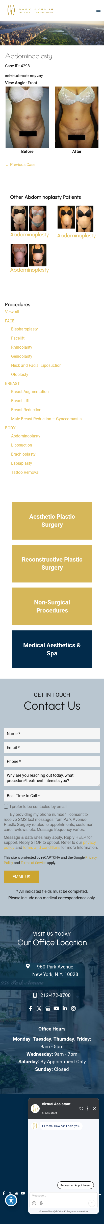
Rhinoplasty (21, 347)
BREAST (12, 383)
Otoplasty (19, 374)
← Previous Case (20, 164)
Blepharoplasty (24, 329)
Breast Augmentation (30, 391)
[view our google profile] (47, 1009)
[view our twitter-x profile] (39, 1009)
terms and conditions (41, 847)
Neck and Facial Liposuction (36, 365)
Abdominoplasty (25, 436)
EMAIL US (21, 876)
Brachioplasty (23, 454)
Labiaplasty (21, 463)
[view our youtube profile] (56, 1009)
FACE (9, 321)
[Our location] (100, 1193)
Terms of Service (33, 863)
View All (12, 312)
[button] (52, 521)
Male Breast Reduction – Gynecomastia (46, 418)
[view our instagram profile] (73, 1009)
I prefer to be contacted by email (38, 806)
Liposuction (21, 445)
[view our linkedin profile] (65, 1009)
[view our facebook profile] (30, 1009)
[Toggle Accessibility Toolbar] (11, 1200)
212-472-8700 (55, 995)
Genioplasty (21, 356)
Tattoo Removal (25, 472)
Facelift (17, 338)
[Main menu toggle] (98, 10)
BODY (10, 428)
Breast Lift (20, 400)
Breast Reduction (26, 409)
